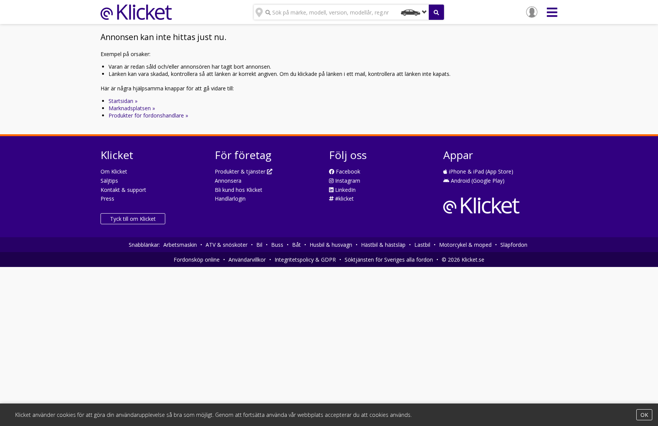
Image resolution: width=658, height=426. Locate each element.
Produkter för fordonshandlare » (148, 115)
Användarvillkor (247, 259)
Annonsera (228, 180)
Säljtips (109, 180)
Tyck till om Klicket (133, 218)
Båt (296, 244)
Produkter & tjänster (241, 171)
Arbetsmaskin (180, 244)
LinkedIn (345, 189)
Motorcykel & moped (465, 244)
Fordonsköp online (197, 259)
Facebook (347, 171)
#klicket (344, 198)
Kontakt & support (123, 189)
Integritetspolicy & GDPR (305, 259)
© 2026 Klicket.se (463, 259)
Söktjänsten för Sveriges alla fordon (389, 259)
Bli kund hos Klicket (238, 189)
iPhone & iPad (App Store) (480, 171)
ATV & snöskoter (227, 244)
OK (644, 414)
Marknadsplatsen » (132, 108)
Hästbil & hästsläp (383, 244)
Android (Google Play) (477, 180)
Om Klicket (114, 171)
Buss (277, 244)
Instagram (347, 180)
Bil (259, 244)
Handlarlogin (230, 198)
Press (107, 198)
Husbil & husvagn (331, 244)
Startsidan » (123, 100)
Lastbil (422, 244)
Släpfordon (513, 244)
